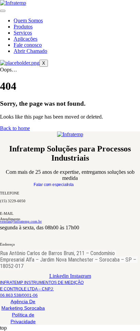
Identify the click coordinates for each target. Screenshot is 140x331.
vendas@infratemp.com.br (21, 221)
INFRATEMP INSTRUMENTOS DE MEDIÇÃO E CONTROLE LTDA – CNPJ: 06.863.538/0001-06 (42, 289)
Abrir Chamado (30, 51)
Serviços (23, 33)
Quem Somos (28, 20)
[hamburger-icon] (2, 11)
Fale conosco (28, 45)
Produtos (23, 26)
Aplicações (25, 39)
